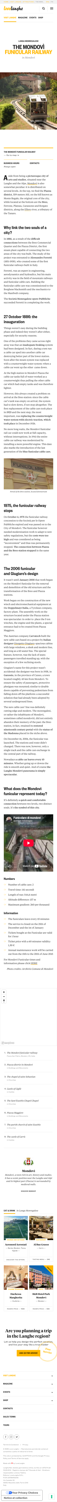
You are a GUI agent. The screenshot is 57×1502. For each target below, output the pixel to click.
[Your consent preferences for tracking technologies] (52, 1497)
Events (32, 17)
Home (6, 2)
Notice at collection (15, 1497)
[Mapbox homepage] (7, 1043)
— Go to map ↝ (11, 155)
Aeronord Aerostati (16, 1244)
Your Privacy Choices (25, 1492)
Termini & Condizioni (11, 1445)
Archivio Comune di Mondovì (37, 968)
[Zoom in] (4, 992)
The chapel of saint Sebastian (21, 1076)
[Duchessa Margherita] (16, 1277)
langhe (13, 8)
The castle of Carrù (16, 1136)
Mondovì (30, 57)
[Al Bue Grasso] (41, 1228)
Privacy (25, 1445)
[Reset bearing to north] (4, 1001)
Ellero (27, 209)
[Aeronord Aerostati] (16, 1228)
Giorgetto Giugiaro (24, 643)
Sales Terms (9, 1416)
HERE (34, 963)
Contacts (8, 1408)
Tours (6, 1425)
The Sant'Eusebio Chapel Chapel (23, 1100)
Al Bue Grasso (41, 1244)
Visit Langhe (15, 2)
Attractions (28, 2)
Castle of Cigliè (14, 1088)
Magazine (23, 17)
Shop (40, 17)
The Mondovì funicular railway (22, 1052)
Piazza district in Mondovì (20, 1064)
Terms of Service (17, 1458)
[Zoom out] (4, 996)
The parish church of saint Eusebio (24, 1124)
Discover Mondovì (28, 1191)
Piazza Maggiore (15, 1112)
